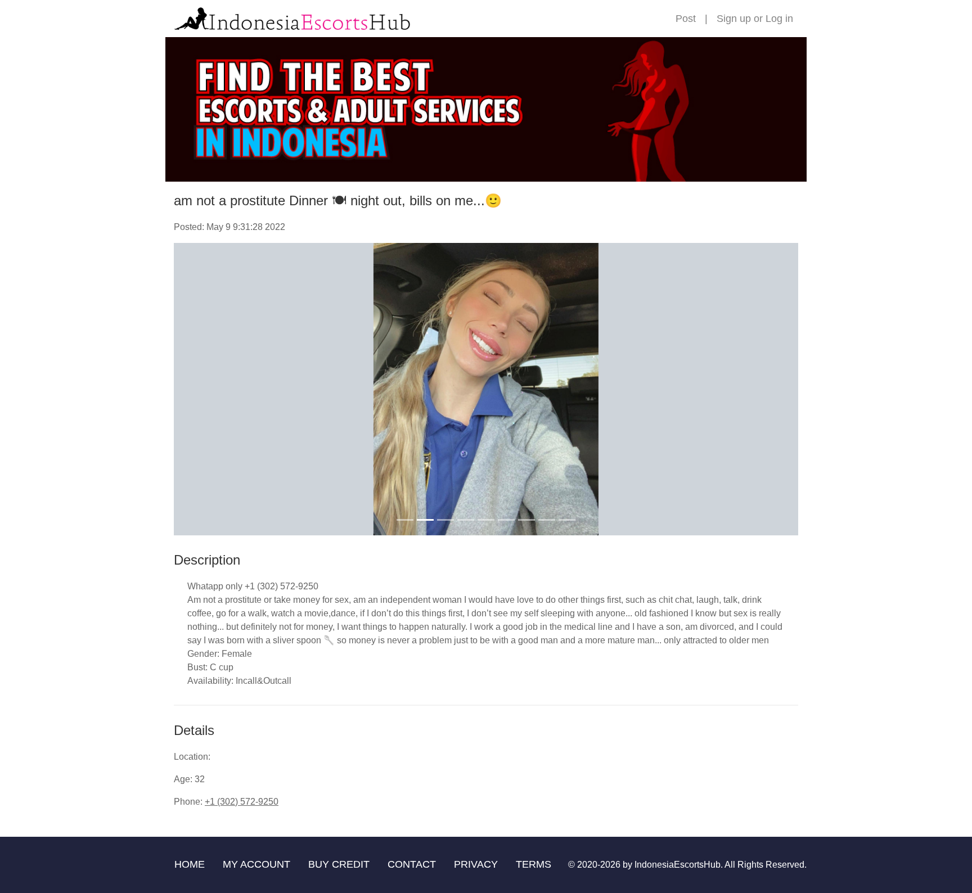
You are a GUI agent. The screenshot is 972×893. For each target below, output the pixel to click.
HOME (189, 864)
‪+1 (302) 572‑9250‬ (241, 801)
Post (686, 18)
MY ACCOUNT (256, 864)
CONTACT (412, 864)
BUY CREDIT (339, 864)
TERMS (533, 864)
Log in (779, 18)
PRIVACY (476, 864)
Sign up (734, 18)
